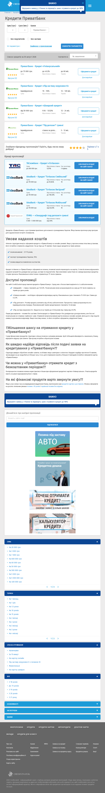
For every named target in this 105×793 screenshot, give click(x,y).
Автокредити (64, 727)
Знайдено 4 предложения (41, 46)
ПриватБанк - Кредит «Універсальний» (40, 66)
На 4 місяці (13, 633)
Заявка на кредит (59, 744)
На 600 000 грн (15, 559)
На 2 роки (13, 622)
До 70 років (14, 686)
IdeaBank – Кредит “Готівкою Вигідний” (45, 189)
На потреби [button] (12, 710)
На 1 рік (12, 603)
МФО (46, 744)
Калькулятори (81, 748)
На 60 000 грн (15, 563)
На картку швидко (17, 670)
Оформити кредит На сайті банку (86, 165)
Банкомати (34, 751)
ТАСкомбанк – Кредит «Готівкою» (42, 163)
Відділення (34, 748)
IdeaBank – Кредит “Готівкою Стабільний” (46, 176)
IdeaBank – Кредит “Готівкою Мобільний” (46, 202)
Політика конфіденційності (16, 755)
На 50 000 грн (14, 566)
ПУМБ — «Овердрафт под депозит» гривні (47, 215)
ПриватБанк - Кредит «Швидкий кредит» (41, 105)
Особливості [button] (12, 704)
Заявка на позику (59, 748)
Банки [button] (9, 717)
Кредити (31, 727)
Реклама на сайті (12, 751)
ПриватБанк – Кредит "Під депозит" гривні (42, 125)
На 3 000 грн (14, 551)
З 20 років (13, 693)
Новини (96, 744)
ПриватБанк (39, 30)
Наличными (13, 651)
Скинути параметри (72, 46)
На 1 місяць (13, 599)
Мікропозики (16, 727)
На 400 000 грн (15, 582)
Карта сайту (10, 763)
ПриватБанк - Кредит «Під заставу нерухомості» (45, 86)
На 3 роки (13, 630)
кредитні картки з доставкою (73, 384)
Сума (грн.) (11, 26)
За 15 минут (14, 654)
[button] (84, 56)
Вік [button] (8, 676)
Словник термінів (82, 744)
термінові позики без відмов (51, 386)
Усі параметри (13, 46)
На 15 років (13, 614)
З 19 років (13, 690)
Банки (33, 26)
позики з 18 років (33, 386)
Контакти (9, 748)
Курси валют (35, 755)
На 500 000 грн (15, 570)
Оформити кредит (88, 72)
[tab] (52, 541)
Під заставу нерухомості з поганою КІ (25, 662)
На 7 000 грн (14, 555)
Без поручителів (18, 39)
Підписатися (52, 425)
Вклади (9, 734)
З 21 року (13, 697)
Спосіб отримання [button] (15, 645)
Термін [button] (10, 593)
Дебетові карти (81, 727)
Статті (95, 748)
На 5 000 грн (14, 574)
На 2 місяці (13, 618)
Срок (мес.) (23, 26)
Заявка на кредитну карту (62, 751)
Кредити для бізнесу (27, 734)
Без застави (36, 39)
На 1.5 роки (13, 607)
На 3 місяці (13, 626)
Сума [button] (9, 542)
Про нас (9, 744)
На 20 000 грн (14, 547)
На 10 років (14, 610)
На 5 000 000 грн (16, 578)
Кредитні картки (46, 727)
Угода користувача (13, 759)
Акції (95, 751)
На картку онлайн (16, 658)
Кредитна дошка (82, 751)
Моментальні (14, 666)
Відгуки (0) (12, 78)
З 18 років (13, 682)
